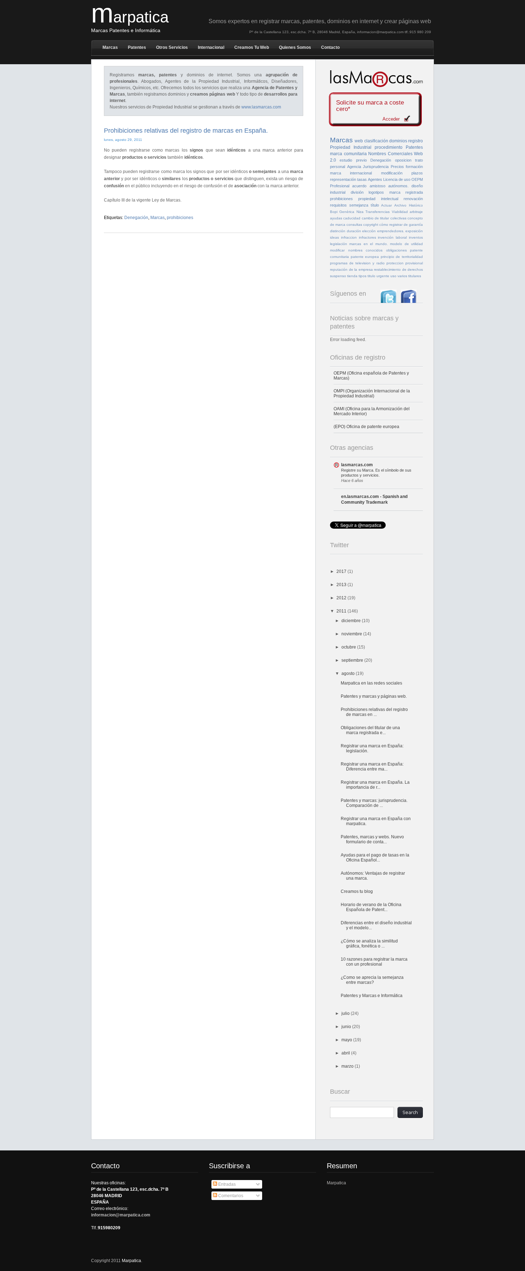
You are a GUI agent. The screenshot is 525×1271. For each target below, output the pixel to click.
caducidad (351, 218)
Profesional (339, 186)
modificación (391, 173)
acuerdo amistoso (368, 186)
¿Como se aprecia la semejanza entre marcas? (372, 980)
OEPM (417, 179)
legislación (338, 244)
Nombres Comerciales (390, 153)
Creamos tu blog (357, 891)
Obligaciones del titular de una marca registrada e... (370, 730)
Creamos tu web (251, 47)
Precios (397, 166)
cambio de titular (375, 218)
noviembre (352, 633)
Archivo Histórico (408, 205)
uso (393, 276)
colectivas (398, 218)
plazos (417, 173)
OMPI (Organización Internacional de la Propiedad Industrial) (372, 393)
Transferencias (377, 212)
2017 (342, 571)
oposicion (403, 160)
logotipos (376, 192)
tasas (362, 179)
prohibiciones (180, 217)
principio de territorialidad (402, 257)
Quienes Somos (295, 47)
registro (415, 140)
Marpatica (336, 1182)
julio (346, 1013)
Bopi (334, 212)
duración (354, 231)
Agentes (375, 179)
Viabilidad (400, 212)
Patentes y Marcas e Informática (371, 995)
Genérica (346, 212)
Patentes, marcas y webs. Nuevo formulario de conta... (372, 839)
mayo (347, 1039)
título (375, 205)
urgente (382, 276)
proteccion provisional (404, 263)
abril (346, 1053)
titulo (371, 276)
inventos (416, 237)
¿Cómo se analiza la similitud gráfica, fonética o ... (369, 944)
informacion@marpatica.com (120, 1214)
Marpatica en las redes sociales (371, 683)
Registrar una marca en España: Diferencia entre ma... (372, 767)
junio (346, 1026)
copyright (370, 225)
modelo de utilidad (406, 244)
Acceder (391, 119)
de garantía (413, 225)
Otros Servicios (172, 47)
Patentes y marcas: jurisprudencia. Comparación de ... (374, 803)
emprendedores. (390, 231)
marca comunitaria (348, 153)
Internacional (211, 47)
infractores (367, 237)
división (357, 192)
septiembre (352, 660)
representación (343, 179)
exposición (414, 231)
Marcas (110, 47)
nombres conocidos (365, 250)
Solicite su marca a (370, 106)
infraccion (349, 237)
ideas (334, 237)
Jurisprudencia (376, 166)
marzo (348, 1066)
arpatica (130, 17)
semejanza (358, 205)
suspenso (338, 276)
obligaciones (396, 250)
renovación (413, 199)
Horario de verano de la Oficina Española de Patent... (371, 907)
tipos (362, 276)
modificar (337, 250)
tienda (352, 276)
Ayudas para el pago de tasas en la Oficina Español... (375, 858)
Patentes (137, 47)
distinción (337, 231)
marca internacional (351, 173)
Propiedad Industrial (350, 147)
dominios (398, 140)
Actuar (386, 205)
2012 (342, 597)
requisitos (338, 205)
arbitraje (416, 212)
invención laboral (392, 237)
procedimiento (388, 147)
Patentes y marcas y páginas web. (374, 696)
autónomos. (398, 186)
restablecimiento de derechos (398, 269)
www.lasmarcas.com (261, 107)
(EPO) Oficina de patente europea (366, 426)
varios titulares (409, 276)
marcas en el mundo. (368, 244)
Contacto (330, 47)
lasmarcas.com (357, 464)
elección (369, 231)
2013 (342, 584)
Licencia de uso (396, 179)
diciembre (351, 620)
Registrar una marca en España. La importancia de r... (375, 785)
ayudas (336, 218)
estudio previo (353, 160)
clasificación (376, 140)
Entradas (226, 1184)
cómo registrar (390, 225)
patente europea (365, 257)
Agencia (354, 166)
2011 (342, 611)
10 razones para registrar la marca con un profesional (374, 962)
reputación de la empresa (351, 269)
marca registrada (406, 192)
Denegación (136, 217)
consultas (354, 225)
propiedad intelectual (378, 199)
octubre (349, 647)
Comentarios (230, 1195)
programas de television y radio (357, 263)
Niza (360, 212)
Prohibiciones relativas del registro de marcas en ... (374, 712)
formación (414, 166)
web (359, 140)
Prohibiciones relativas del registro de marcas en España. (186, 130)
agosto (348, 673)
